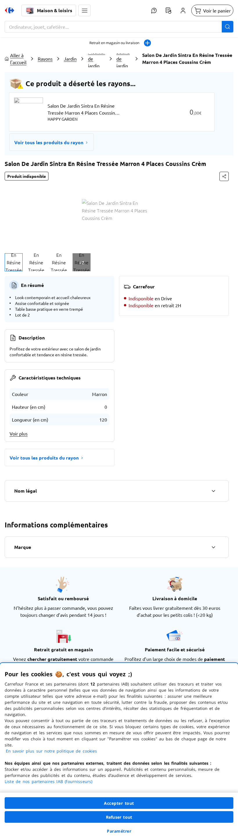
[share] (224, 176)
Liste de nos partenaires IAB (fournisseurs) (48, 781)
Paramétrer (119, 831)
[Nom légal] (213, 491)
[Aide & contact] (154, 10)
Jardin (70, 59)
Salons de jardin (123, 58)
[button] (84, 10)
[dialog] (119, 751)
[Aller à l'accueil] (10, 10)
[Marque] (213, 547)
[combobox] (119, 26)
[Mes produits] (168, 10)
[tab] (14, 262)
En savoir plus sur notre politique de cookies (51, 751)
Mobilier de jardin (96, 58)
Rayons (45, 59)
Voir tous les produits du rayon (48, 142)
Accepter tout (119, 803)
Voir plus (19, 433)
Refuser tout (119, 817)
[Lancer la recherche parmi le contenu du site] (227, 26)
